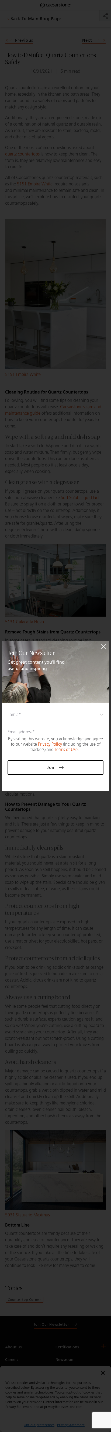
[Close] (103, 646)
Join (51, 767)
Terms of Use (66, 749)
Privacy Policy (50, 744)
